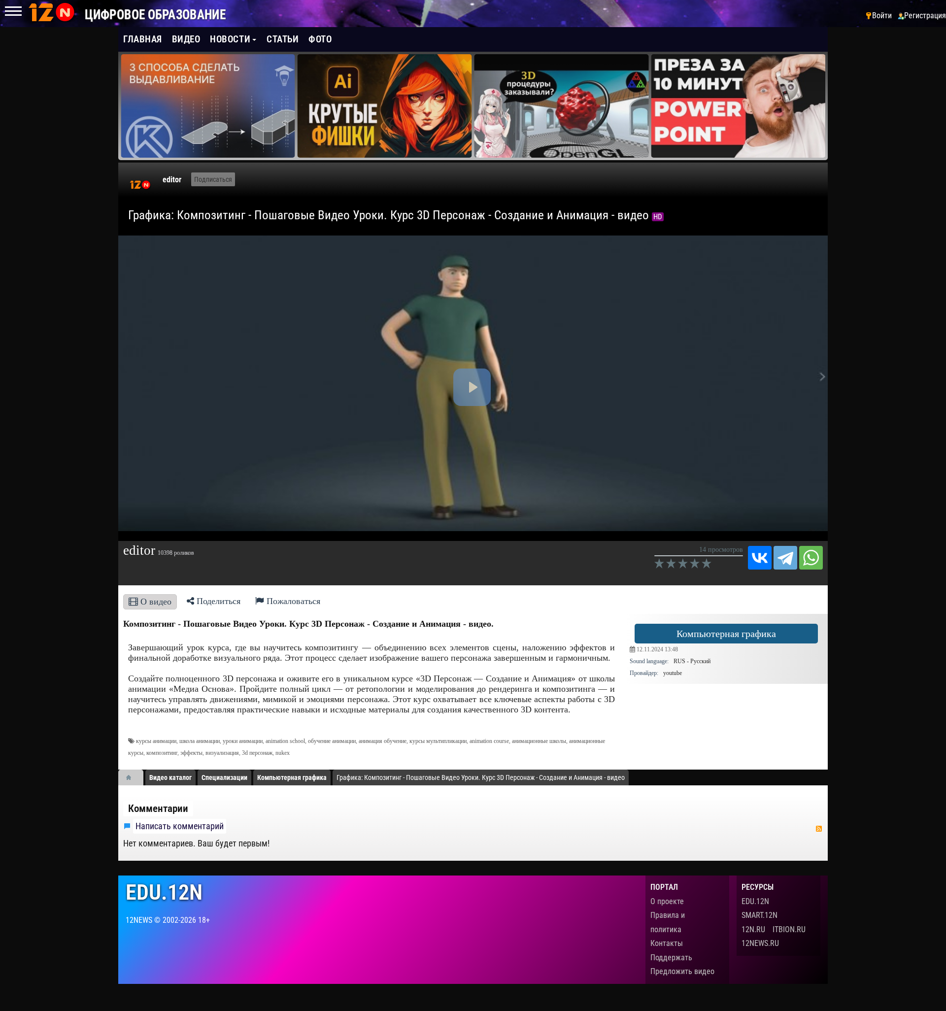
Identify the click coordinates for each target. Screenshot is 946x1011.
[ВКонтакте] (760, 558)
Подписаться (213, 179)
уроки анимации (243, 741)
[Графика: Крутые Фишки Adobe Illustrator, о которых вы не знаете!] (208, 106)
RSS (819, 828)
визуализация (222, 752)
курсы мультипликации (438, 741)
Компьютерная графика (726, 633)
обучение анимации (332, 741)
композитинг (161, 752)
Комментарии (158, 808)
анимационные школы (539, 741)
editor (172, 179)
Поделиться (217, 601)
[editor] (140, 185)
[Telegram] (785, 558)
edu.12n (164, 892)
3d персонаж (257, 752)
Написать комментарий (179, 826)
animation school (285, 741)
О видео (154, 602)
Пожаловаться (292, 601)
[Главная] (132, 777)
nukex (282, 752)
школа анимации (199, 741)
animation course (489, 741)
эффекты (191, 752)
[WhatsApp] (811, 558)
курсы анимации (156, 741)
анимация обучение (382, 741)
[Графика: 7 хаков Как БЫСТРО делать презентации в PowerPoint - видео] (561, 106)
